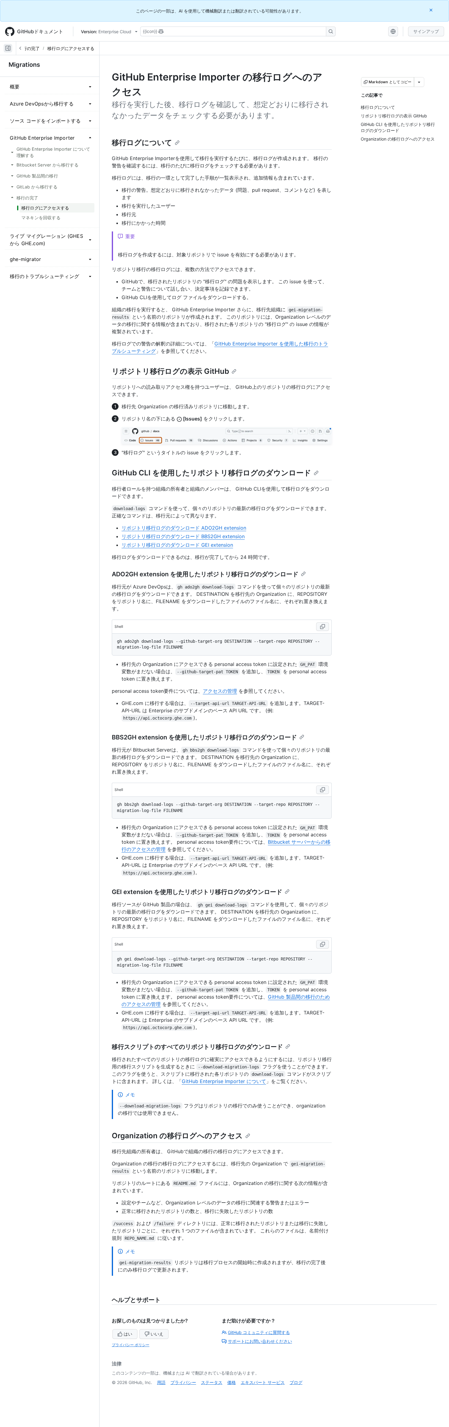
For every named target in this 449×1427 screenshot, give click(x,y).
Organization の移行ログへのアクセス (177, 1135)
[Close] (431, 9)
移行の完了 (29, 48)
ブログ (296, 1382)
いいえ (157, 1333)
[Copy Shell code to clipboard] (322, 626)
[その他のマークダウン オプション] (419, 82)
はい (128, 1333)
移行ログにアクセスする (70, 48)
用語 (161, 1382)
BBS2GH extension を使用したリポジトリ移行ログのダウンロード (204, 737)
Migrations (24, 64)
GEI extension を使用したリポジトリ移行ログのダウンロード (197, 892)
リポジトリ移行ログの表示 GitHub (170, 371)
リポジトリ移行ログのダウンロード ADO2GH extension (184, 528)
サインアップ (426, 31)
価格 (231, 1382)
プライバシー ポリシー (130, 1345)
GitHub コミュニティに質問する (259, 1332)
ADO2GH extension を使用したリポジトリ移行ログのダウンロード (205, 574)
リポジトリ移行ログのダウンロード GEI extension (177, 545)
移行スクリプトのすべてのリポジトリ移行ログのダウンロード (197, 1046)
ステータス (211, 1382)
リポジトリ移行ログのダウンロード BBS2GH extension (183, 536)
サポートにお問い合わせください (260, 1341)
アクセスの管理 (220, 691)
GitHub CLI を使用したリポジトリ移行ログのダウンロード (211, 472)
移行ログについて (142, 142)
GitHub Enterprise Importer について (224, 1081)
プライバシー (183, 1382)
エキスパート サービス (263, 1382)
